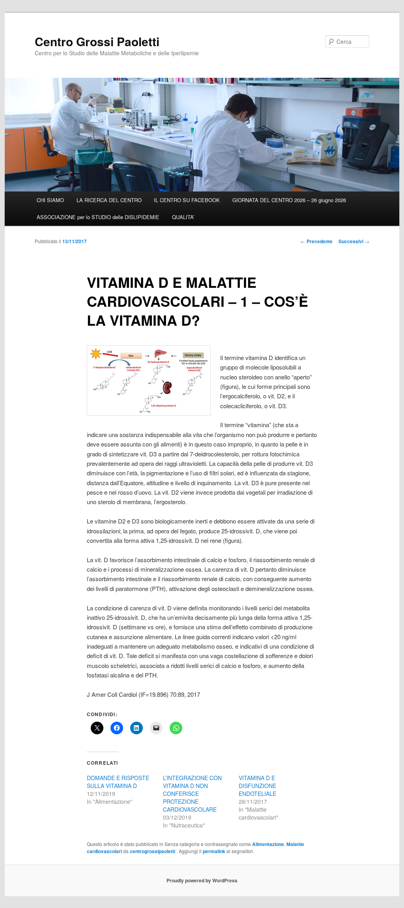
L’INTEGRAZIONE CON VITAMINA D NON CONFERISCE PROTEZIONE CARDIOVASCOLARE (192, 793)
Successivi (354, 241)
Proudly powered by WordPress (202, 880)
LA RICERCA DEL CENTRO (109, 200)
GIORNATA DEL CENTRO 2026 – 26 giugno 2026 (289, 200)
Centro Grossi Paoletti (97, 41)
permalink (214, 851)
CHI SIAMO (50, 200)
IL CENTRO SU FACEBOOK (187, 200)
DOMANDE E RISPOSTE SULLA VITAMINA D (118, 782)
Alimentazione (268, 844)
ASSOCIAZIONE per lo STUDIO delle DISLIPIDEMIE (98, 217)
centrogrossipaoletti (153, 851)
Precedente (317, 241)
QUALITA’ (183, 217)
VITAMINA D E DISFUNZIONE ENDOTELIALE (257, 785)
